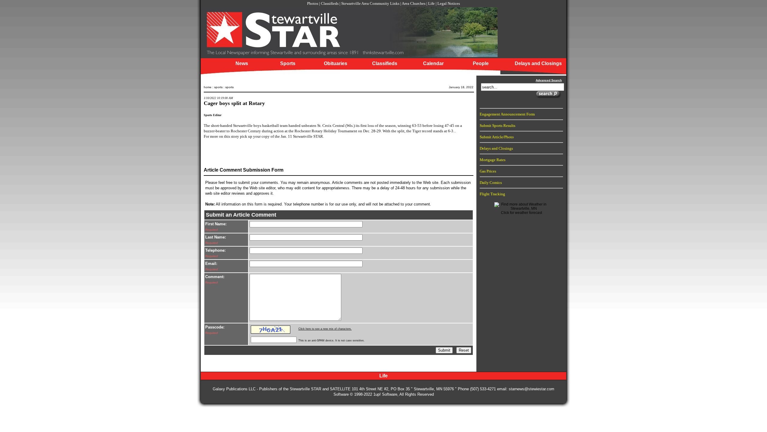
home (208, 87)
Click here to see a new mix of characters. (325, 328)
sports (218, 87)
